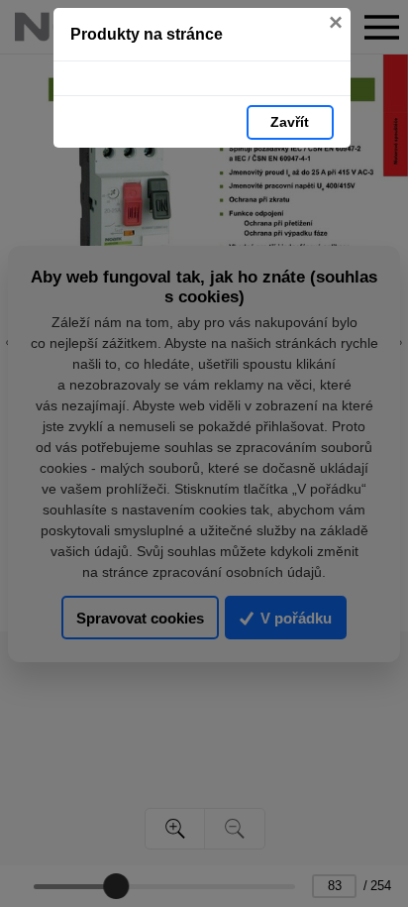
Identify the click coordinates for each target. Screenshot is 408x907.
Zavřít (289, 122)
